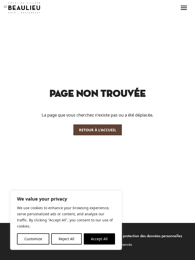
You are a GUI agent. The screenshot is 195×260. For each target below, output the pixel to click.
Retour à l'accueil (97, 129)
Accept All (99, 238)
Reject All (66, 238)
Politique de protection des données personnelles (142, 235)
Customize (33, 238)
